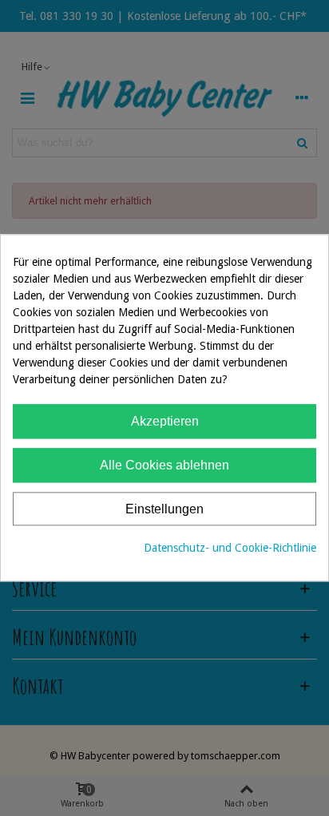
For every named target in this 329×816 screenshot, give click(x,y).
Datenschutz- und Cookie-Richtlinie (230, 548)
